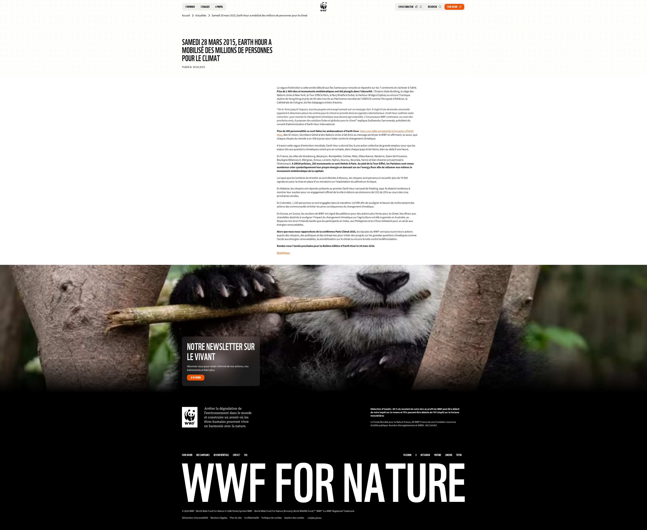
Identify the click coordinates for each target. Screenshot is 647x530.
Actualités (200, 15)
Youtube (437, 455)
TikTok (459, 455)
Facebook (407, 455)
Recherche (432, 6)
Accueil (186, 15)
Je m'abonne (196, 377)
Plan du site (236, 518)
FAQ (245, 455)
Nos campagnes (203, 455)
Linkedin (448, 455)
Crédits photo (314, 518)
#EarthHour (283, 253)
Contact (236, 455)
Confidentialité (251, 518)
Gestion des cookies (294, 518)
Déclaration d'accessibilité (195, 518)
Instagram (425, 455)
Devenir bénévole (221, 455)
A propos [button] (219, 6)
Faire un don (452, 6)
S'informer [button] (190, 6)
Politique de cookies (271, 518)
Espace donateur (405, 6)
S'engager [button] (205, 6)
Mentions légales (218, 518)
